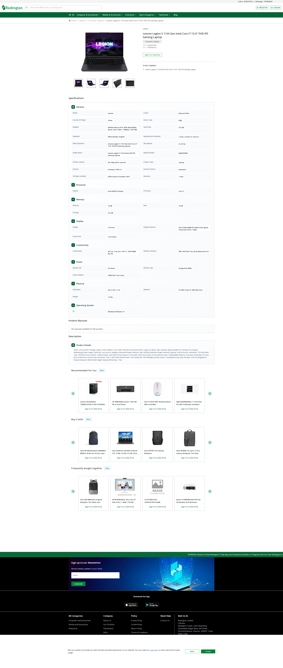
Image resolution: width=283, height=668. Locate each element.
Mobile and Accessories (78, 624)
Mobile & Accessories (112, 15)
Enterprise (129, 15)
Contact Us (164, 620)
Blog (175, 15)
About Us (107, 620)
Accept (208, 651)
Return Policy (136, 628)
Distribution (108, 628)
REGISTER (263, 7)
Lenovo (145, 29)
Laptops (82, 20)
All (73, 15)
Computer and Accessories (80, 620)
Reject (192, 651)
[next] (210, 393)
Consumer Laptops (96, 20)
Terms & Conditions (139, 632)
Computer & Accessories (87, 15)
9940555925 (248, 1)
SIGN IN (277, 7)
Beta (102, 370)
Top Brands (163, 15)
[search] (27, 7)
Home (73, 20)
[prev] (73, 393)
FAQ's (105, 632)
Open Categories (146, 15)
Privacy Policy (136, 620)
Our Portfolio (108, 624)
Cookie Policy (136, 624)
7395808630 (268, 1)
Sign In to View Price (152, 55)
